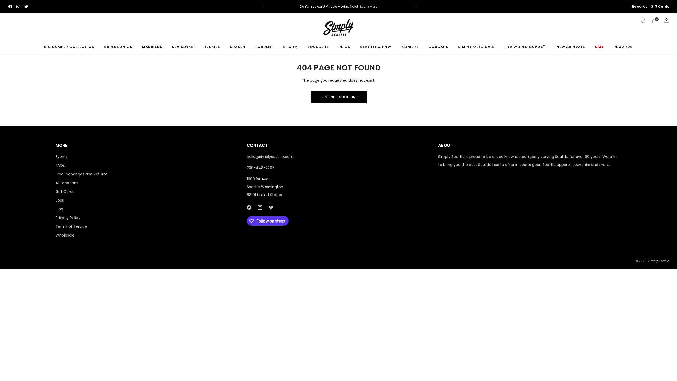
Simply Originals (476, 46)
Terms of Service (71, 226)
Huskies (211, 46)
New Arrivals (570, 46)
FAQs (60, 165)
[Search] (643, 21)
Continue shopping (339, 96)
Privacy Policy (68, 217)
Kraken (237, 46)
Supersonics (118, 46)
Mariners (152, 46)
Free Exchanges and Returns (82, 174)
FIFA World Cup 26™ (525, 46)
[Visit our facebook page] (10, 7)
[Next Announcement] (414, 6)
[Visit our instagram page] (18, 7)
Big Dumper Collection (69, 46)
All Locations (67, 182)
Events (62, 156)
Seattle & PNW (375, 46)
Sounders (318, 46)
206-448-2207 (261, 167)
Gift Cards (660, 6)
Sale (599, 46)
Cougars (438, 46)
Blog (59, 209)
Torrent (264, 46)
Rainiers (410, 46)
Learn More (368, 6)
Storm (290, 46)
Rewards (639, 6)
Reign (344, 46)
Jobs (60, 200)
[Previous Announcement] (262, 6)
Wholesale (65, 235)
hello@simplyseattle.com (270, 156)
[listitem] (338, 6)
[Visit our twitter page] (26, 7)
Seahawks (183, 46)
